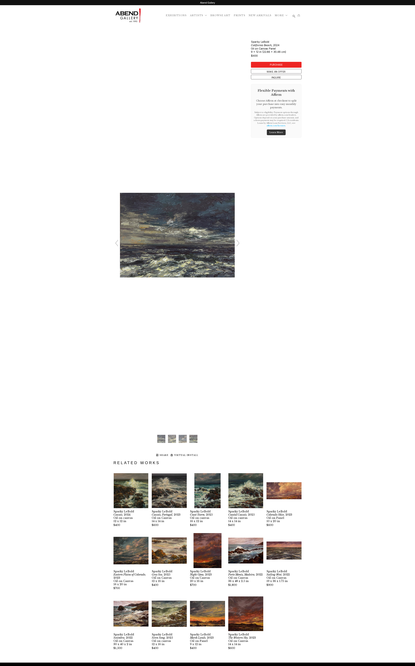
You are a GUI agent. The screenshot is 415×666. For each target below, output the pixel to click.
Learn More (276, 132)
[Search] (294, 16)
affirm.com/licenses (276, 125)
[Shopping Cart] (299, 15)
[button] (198, 15)
